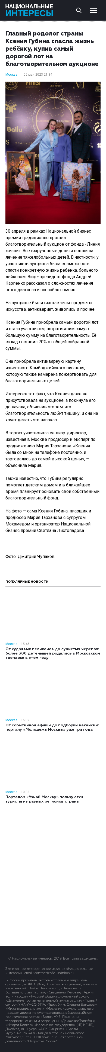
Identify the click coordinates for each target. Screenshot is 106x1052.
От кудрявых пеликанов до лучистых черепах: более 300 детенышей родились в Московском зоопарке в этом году (52, 653)
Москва (11, 74)
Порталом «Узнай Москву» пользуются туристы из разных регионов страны (44, 799)
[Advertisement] (53, 873)
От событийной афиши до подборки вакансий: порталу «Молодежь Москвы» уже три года (52, 727)
